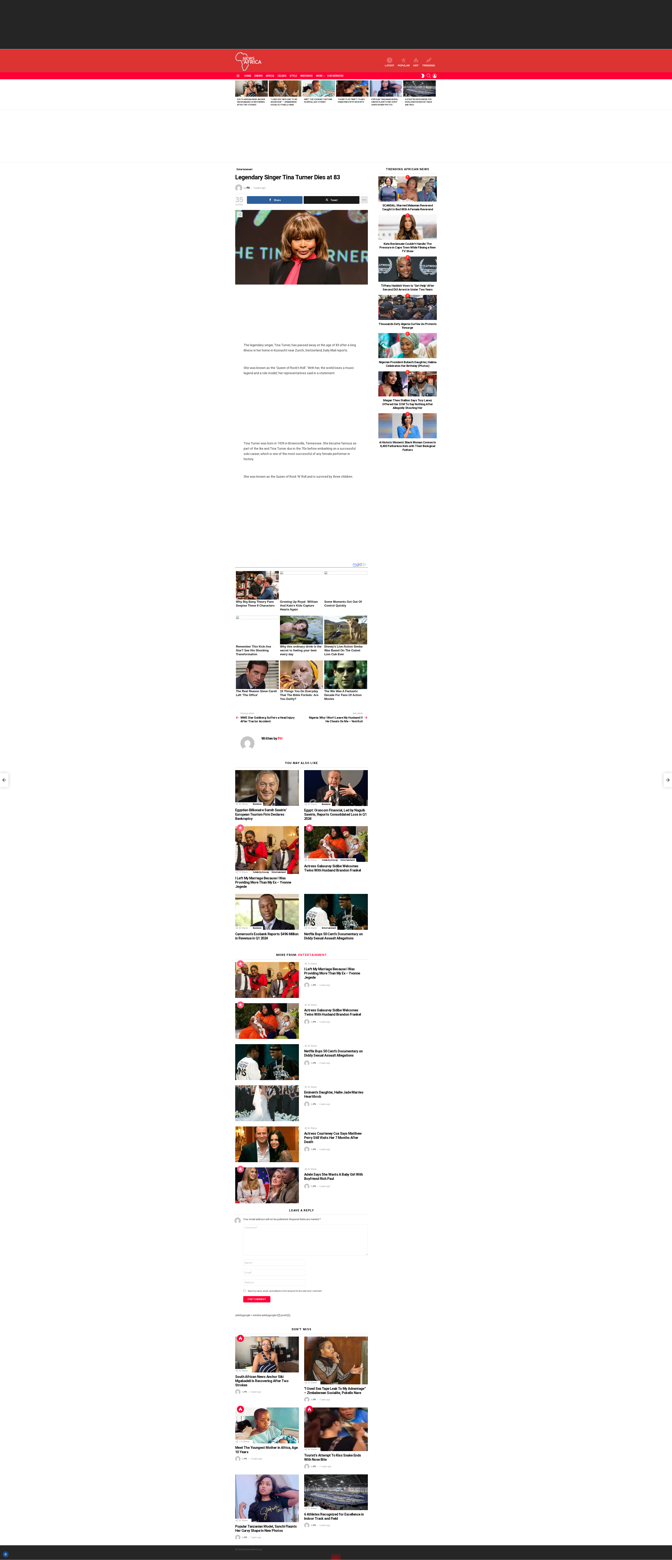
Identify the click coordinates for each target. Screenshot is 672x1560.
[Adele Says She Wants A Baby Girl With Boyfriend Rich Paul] (267, 1185)
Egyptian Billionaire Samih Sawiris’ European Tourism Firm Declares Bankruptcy (261, 814)
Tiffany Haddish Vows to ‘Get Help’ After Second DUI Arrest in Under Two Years (407, 287)
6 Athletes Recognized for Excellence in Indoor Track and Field (418, 102)
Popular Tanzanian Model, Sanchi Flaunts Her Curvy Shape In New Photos (384, 102)
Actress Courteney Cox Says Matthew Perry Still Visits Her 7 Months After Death (333, 1137)
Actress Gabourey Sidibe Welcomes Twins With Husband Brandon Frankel (332, 868)
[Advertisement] (336, 24)
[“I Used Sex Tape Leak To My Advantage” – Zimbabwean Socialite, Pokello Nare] (285, 88)
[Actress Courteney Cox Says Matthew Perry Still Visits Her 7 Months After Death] (267, 1144)
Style (293, 75)
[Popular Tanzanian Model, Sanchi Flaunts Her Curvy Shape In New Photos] (386, 88)
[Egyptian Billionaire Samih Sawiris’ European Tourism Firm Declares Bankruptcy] (267, 788)
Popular (404, 65)
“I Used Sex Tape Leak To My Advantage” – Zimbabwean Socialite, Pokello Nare (284, 102)
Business (257, 804)
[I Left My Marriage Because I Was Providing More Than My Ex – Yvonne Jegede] (267, 850)
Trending (428, 65)
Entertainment (279, 872)
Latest (389, 65)
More (319, 75)
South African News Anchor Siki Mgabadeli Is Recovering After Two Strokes (251, 102)
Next (435, 94)
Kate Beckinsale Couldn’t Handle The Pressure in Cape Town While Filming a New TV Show (407, 247)
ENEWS (258, 75)
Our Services (335, 75)
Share (240, 214)
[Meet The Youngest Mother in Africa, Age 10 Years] (318, 88)
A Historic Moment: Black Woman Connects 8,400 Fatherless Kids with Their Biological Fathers (407, 446)
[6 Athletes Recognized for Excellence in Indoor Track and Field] (419, 88)
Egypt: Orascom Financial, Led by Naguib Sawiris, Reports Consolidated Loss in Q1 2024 (335, 814)
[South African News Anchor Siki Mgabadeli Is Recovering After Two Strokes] (251, 88)
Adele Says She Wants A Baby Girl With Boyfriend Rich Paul (333, 1176)
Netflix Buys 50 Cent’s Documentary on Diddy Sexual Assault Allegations (333, 936)
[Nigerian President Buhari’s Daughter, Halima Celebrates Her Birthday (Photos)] (407, 345)
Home (247, 75)
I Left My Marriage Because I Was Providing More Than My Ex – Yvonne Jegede (263, 882)
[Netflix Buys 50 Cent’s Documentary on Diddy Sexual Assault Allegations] (336, 912)
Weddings (306, 75)
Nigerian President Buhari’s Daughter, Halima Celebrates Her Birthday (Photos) (407, 364)
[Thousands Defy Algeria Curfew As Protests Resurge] (407, 307)
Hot (416, 65)
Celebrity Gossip (261, 872)
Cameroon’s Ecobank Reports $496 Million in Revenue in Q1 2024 (267, 936)
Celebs (282, 75)
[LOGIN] (435, 75)
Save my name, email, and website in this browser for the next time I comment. (285, 1291)
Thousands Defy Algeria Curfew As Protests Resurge (407, 325)
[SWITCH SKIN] (423, 75)
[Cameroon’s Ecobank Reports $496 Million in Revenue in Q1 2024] (267, 912)
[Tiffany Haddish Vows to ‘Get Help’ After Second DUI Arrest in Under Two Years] (407, 269)
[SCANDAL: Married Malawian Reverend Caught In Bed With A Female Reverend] (407, 188)
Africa (270, 75)
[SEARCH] (429, 75)
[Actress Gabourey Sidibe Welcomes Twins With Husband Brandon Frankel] (336, 844)
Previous (237, 94)
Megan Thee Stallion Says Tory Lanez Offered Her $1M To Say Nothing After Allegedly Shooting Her (407, 404)
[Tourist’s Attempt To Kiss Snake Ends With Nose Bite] (352, 88)
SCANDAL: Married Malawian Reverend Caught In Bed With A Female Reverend (407, 207)
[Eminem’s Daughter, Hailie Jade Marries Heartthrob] (267, 1103)
